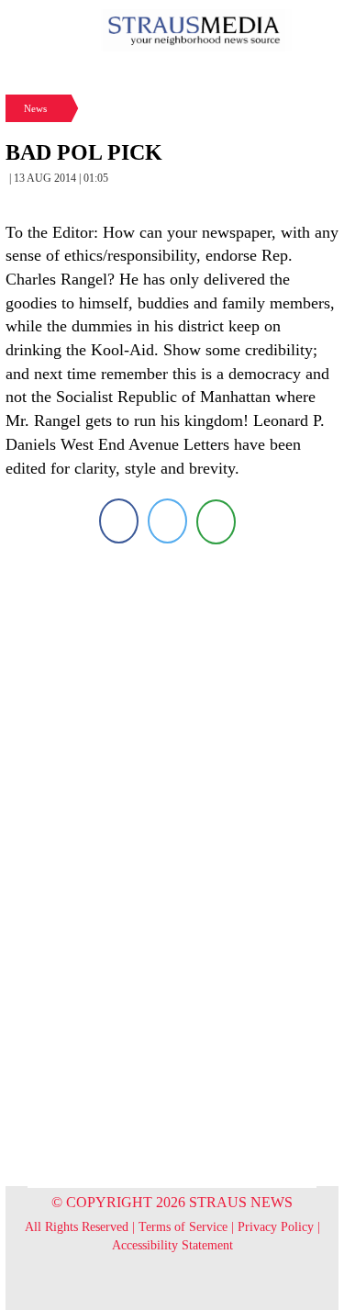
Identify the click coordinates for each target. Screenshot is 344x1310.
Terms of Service (183, 1227)
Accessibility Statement (172, 1245)
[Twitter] (167, 520)
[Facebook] (119, 520)
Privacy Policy (276, 1227)
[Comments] (216, 520)
